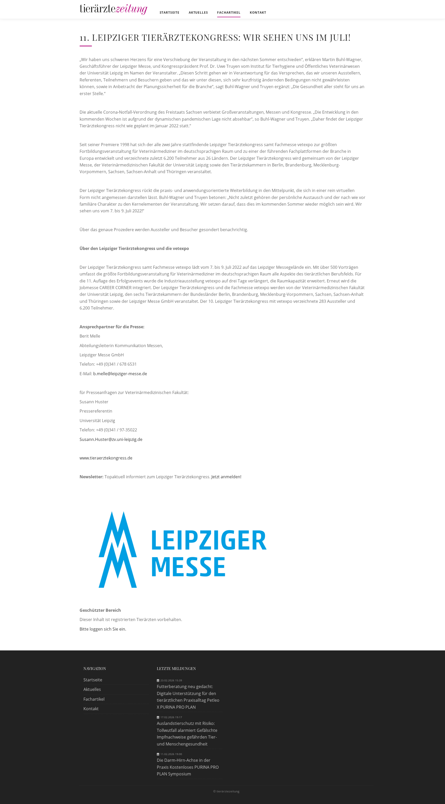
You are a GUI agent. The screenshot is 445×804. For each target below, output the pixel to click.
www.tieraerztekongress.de (106, 458)
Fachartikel (94, 699)
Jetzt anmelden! (226, 477)
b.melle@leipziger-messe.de (120, 373)
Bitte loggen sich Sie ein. (103, 629)
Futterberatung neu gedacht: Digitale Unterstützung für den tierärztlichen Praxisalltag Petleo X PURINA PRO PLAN (188, 697)
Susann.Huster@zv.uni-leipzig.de (111, 439)
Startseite (92, 680)
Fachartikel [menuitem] (228, 12)
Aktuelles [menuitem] (198, 12)
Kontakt (91, 708)
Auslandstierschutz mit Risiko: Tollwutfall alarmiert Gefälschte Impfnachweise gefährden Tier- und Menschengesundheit (187, 734)
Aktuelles (92, 689)
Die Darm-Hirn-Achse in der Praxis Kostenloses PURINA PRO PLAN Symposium (188, 767)
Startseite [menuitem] (169, 12)
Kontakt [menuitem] (258, 12)
